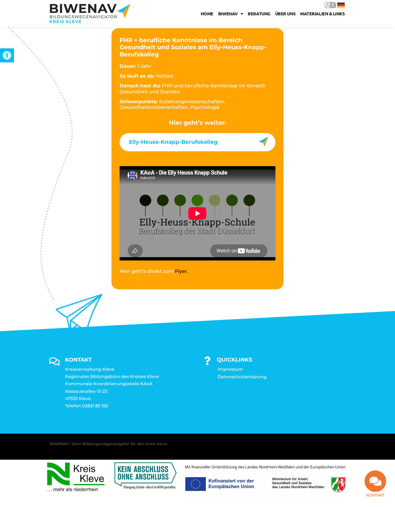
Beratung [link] (259, 13)
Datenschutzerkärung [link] (242, 376)
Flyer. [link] (181, 271)
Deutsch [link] (337, 5)
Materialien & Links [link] (322, 13)
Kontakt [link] (375, 495)
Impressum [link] (230, 369)
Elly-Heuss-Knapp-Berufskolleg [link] (173, 142)
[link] (7, 55)
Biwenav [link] (228, 13)
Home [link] (207, 13)
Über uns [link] (285, 13)
